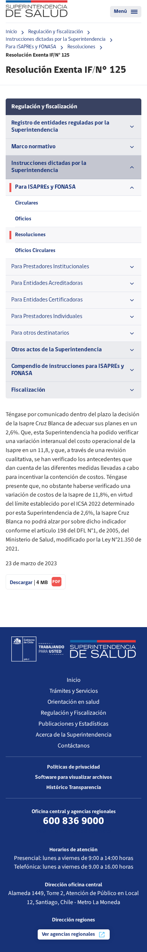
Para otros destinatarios (40, 333)
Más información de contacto (73, 832)
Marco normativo (33, 147)
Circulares (26, 203)
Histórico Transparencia (73, 788)
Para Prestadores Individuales (46, 317)
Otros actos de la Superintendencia (56, 350)
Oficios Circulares (35, 251)
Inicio (11, 32)
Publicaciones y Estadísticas (73, 724)
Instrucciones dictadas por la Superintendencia (56, 39)
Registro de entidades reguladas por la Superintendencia (60, 126)
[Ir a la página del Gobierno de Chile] (37, 649)
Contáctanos (74, 745)
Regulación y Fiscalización (73, 713)
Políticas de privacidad (73, 767)
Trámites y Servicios (73, 691)
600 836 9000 (73, 821)
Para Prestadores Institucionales (50, 267)
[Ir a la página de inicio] (36, 8)
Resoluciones (81, 47)
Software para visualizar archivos (73, 777)
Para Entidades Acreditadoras (47, 283)
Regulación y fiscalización (55, 32)
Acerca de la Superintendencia (74, 735)
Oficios (23, 219)
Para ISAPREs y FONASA (31, 47)
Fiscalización (28, 390)
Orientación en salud (73, 702)
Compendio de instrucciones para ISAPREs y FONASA (67, 370)
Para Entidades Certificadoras (47, 300)
